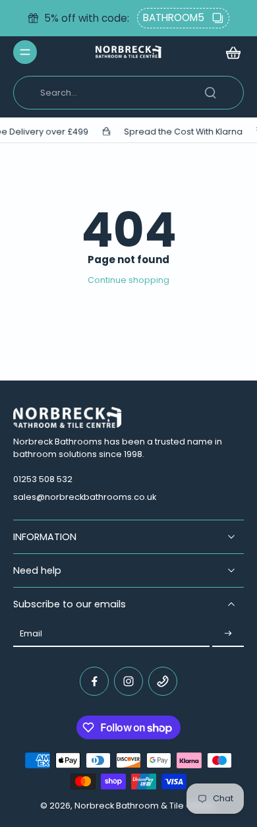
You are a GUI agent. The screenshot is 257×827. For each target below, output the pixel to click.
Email (31, 633)
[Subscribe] (228, 634)
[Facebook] (94, 681)
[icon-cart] (229, 52)
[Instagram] (128, 681)
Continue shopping (128, 280)
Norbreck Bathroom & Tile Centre (144, 805)
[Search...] (210, 92)
